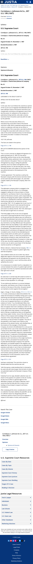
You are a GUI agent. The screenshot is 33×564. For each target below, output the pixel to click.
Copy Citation (10, 449)
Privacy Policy (16, 558)
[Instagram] (15, 541)
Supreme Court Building (9, 480)
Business (5, 505)
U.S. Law (7, 5)
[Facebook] (13, 541)
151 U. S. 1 (24, 292)
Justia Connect (16, 544)
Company (16, 550)
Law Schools (6, 509)
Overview (3, 16)
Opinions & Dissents (7, 70)
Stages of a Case (7, 484)
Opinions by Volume (5, 7)
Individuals (5, 501)
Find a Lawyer (6, 497)
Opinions (9, 16)
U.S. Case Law (13, 5)
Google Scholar (5, 412)
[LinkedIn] (9, 541)
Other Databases (7, 520)
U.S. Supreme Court (23, 5)
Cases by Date (6, 462)
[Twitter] (22, 541)
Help (16, 552)
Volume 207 (14, 7)
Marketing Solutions (8, 523)
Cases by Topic (7, 465)
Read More (4, 59)
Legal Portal (16, 547)
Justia (2, 5)
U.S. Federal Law (7, 512)
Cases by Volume (7, 469)
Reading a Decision (8, 488)
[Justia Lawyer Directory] (24, 541)
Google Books (5, 416)
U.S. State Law (6, 516)
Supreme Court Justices (9, 476)
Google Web (4, 419)
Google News (5, 423)
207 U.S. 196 (22, 79)
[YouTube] (11, 541)
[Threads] (18, 541)
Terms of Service (16, 555)
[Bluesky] (20, 541)
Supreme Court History (9, 473)
